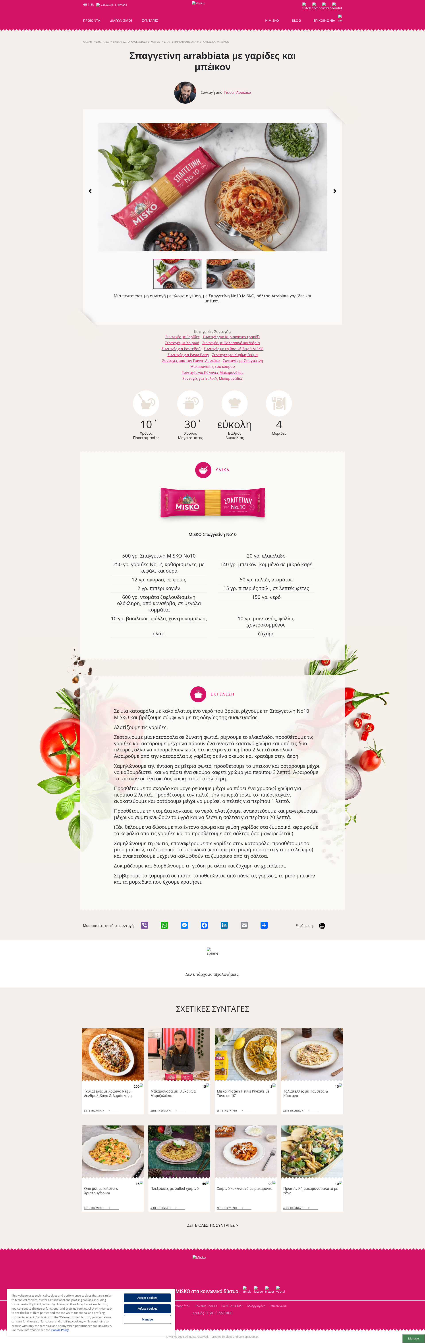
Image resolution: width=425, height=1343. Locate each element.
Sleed (229, 1337)
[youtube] (337, 7)
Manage (413, 1338)
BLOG (296, 20)
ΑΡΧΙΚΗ (87, 42)
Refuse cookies (147, 1309)
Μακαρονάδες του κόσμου (212, 366)
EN (92, 4)
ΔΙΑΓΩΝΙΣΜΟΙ (121, 20)
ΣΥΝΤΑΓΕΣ (150, 20)
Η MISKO (272, 20)
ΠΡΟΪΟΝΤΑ (91, 20)
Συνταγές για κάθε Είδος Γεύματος (136, 42)
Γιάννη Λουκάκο (237, 92)
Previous (90, 191)
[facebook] (317, 7)
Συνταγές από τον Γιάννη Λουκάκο (191, 360)
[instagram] (327, 7)
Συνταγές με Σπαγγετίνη (243, 360)
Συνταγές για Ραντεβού (181, 348)
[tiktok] (307, 7)
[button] (340, 19)
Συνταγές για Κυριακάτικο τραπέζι (231, 336)
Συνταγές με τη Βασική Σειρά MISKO (233, 348)
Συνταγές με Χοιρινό (182, 342)
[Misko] (211, 13)
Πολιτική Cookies (206, 1306)
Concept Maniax (248, 1337)
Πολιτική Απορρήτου (176, 1306)
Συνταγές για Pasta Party (188, 354)
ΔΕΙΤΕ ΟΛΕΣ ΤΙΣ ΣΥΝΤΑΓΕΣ (212, 1225)
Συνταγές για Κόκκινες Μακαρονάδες (212, 372)
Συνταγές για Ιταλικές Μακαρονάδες (212, 378)
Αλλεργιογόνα (256, 1306)
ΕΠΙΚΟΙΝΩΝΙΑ (324, 20)
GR (85, 4)
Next (334, 191)
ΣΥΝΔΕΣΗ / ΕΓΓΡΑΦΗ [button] (114, 5)
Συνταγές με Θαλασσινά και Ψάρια (231, 342)
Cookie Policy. (60, 1330)
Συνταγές (102, 42)
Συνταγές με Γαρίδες (182, 336)
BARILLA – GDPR (232, 1306)
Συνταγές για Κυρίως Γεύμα (235, 354)
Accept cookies (147, 1298)
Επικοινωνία (278, 1306)
